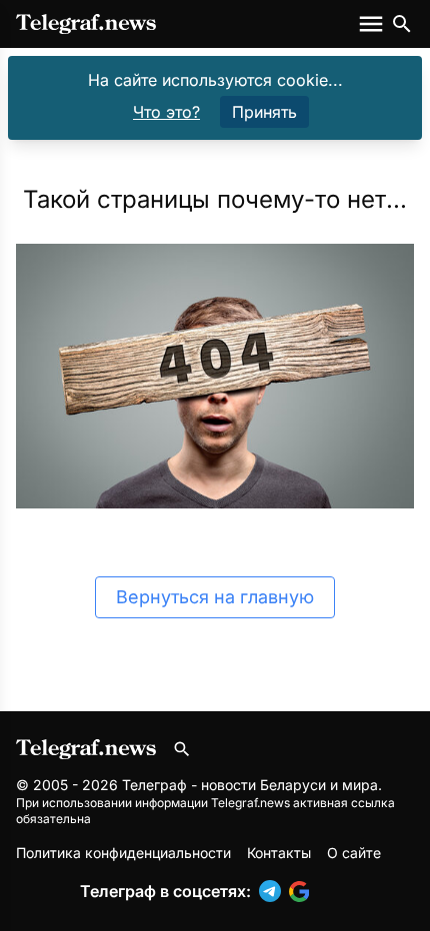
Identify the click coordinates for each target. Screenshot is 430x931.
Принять (264, 112)
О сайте (354, 852)
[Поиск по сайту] (402, 24)
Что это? (166, 112)
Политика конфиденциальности (123, 852)
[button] (274, 891)
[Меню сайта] (373, 24)
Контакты (279, 852)
